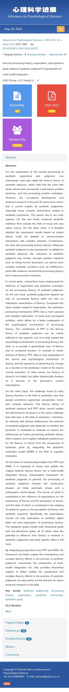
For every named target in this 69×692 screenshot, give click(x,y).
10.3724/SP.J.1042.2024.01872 (20, 48)
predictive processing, (50, 595)
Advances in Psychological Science (22, 40)
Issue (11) (8, 44)
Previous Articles (37, 54)
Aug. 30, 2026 (13, 28)
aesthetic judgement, (37, 590)
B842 (8, 611)
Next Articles (56, 54)
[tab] (34, 157)
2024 (48, 40)
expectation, (27, 595)
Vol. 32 (56, 40)
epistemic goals (14, 599)
